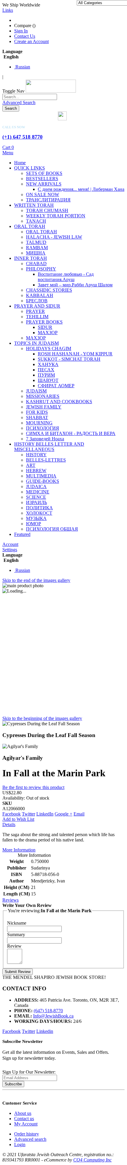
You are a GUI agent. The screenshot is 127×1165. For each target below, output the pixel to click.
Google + (63, 813)
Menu (7, 152)
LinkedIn (44, 813)
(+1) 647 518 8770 (22, 137)
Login (19, 1144)
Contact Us (24, 36)
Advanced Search (18, 102)
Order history (26, 1133)
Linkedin (44, 1031)
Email (79, 813)
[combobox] (29, 97)
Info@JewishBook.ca (53, 1015)
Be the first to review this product (33, 787)
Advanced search (30, 1139)
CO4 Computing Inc (92, 1159)
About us (22, 1113)
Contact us (24, 1118)
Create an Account (31, 41)
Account (10, 544)
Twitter (28, 813)
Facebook (11, 813)
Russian (22, 66)
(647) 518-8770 (48, 1010)
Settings (9, 549)
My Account (26, 1123)
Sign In (21, 30)
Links (7, 10)
